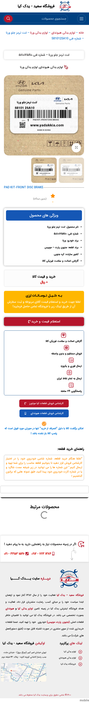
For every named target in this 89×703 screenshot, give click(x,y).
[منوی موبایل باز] (81, 19)
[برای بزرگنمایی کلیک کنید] (76, 147)
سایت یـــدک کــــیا (30, 578)
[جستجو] (8, 18)
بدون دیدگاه (40, 199)
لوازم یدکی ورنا (39, 32)
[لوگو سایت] (65, 6)
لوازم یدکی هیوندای (63, 32)
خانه (81, 32)
